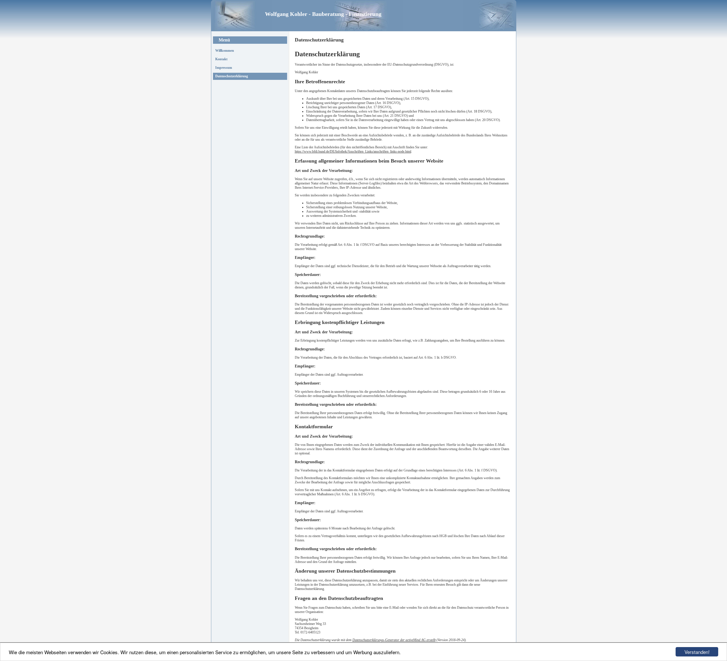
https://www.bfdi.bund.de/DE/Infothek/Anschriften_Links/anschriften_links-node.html (353, 151)
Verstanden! (697, 651)
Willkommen (224, 51)
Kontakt (221, 59)
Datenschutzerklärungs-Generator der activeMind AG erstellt (394, 640)
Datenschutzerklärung (231, 76)
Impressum (223, 68)
